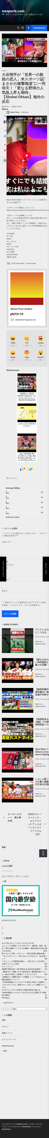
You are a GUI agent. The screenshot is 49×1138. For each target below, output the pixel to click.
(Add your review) (12, 517)
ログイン (5, 1027)
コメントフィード (9, 1039)
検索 (4, 847)
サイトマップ (7, 966)
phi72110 (5, 107)
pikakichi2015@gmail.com (25, 320)
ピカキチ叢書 (7, 866)
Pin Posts (5, 998)
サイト (5, 591)
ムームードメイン (9, 920)
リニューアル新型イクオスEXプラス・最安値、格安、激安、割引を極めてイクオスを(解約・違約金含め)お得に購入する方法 (24, 948)
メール (6, 579)
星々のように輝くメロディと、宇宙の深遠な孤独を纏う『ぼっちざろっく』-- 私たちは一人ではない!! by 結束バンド (24, 956)
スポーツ (14, 478)
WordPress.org (8, 1046)
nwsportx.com (13, 11)
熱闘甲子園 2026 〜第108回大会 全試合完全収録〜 (22, 969)
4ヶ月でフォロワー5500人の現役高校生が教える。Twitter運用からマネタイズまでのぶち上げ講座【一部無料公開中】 (24, 992)
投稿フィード (7, 1033)
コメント (7, 542)
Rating (5, 561)
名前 (5, 568)
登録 (3, 1020)
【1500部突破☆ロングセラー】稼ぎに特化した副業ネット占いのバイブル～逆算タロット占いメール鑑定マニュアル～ (24, 984)
